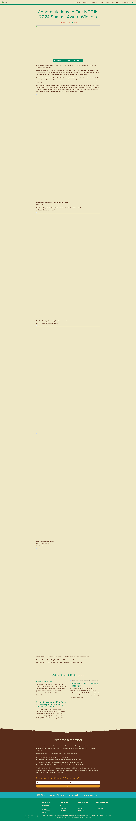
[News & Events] (109, 2)
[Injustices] (89, 2)
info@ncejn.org (45, 805)
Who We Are (64, 806)
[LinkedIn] (78, 60)
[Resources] (118, 2)
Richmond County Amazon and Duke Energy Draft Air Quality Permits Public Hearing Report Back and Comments (51, 704)
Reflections (99, 808)
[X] (68, 60)
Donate (80, 808)
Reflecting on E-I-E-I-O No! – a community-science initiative (84, 684)
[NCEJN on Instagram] (109, 815)
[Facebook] (58, 60)
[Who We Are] (81, 2)
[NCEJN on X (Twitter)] (108, 815)
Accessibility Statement (48, 815)
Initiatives (63, 810)
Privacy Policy (38, 816)
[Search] (133, 2)
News (75, 22)
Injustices (63, 808)
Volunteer (81, 810)
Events (98, 810)
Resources (81, 806)
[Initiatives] (98, 2)
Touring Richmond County (44, 681)
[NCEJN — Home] (12, 2)
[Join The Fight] (130, 2)
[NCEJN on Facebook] (106, 815)
